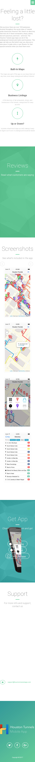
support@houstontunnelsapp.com (19, 682)
